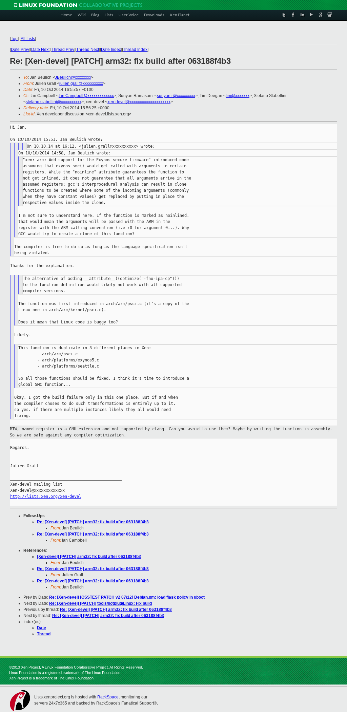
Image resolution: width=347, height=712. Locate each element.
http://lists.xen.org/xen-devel (45, 496)
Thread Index (135, 49)
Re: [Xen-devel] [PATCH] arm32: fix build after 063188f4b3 (93, 522)
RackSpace (108, 697)
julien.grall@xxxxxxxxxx (81, 83)
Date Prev (20, 49)
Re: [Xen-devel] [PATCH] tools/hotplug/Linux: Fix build (100, 603)
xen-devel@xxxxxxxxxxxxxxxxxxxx (138, 101)
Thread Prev (63, 49)
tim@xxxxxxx (237, 95)
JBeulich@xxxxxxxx (73, 77)
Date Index (111, 49)
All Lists (28, 38)
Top (14, 38)
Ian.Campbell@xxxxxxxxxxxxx (86, 95)
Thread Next (87, 49)
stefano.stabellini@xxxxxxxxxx (53, 101)
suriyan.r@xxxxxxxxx (176, 95)
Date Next (40, 49)
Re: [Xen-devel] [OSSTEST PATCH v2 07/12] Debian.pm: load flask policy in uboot (127, 597)
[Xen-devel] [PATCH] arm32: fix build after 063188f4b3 (89, 556)
